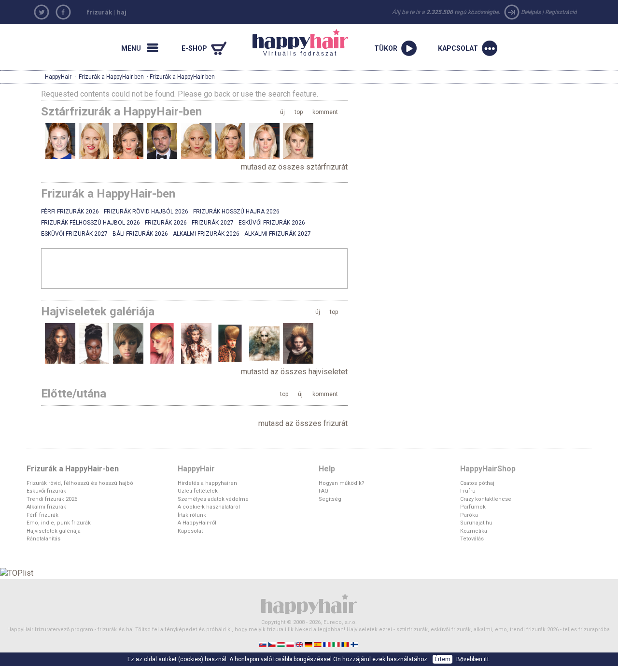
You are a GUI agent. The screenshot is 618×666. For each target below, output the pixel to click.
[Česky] (272, 644)
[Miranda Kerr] (128, 140)
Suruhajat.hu (476, 523)
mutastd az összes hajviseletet (294, 371)
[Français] (327, 644)
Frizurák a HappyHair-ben (111, 76)
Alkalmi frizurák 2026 (206, 233)
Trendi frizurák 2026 (52, 499)
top (299, 112)
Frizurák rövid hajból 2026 (146, 211)
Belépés (531, 12)
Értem (442, 659)
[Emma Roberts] (298, 140)
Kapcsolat (190, 531)
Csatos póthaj (477, 483)
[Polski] (290, 644)
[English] (300, 644)
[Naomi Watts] (94, 140)
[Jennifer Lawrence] (264, 140)
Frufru (468, 491)
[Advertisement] (195, 268)
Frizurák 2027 (213, 222)
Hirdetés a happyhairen (207, 483)
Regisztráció (561, 12)
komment (325, 112)
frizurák (99, 12)
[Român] (346, 644)
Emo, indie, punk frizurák (59, 523)
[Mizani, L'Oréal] (128, 343)
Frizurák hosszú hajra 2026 (236, 211)
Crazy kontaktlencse (485, 499)
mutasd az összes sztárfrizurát (294, 166)
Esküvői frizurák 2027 (74, 233)
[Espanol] (318, 644)
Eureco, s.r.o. (340, 622)
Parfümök (473, 507)
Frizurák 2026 (166, 222)
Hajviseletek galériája (54, 531)
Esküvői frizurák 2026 (272, 222)
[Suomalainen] (355, 644)
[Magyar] (281, 644)
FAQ (323, 491)
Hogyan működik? (342, 483)
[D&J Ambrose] (162, 343)
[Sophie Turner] (60, 140)
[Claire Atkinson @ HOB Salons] (230, 343)
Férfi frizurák (42, 515)
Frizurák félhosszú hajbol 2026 (90, 222)
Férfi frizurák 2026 (70, 211)
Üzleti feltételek (198, 491)
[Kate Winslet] (230, 140)
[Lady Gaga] (196, 140)
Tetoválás (472, 539)
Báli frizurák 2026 (140, 233)
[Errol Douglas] (298, 343)
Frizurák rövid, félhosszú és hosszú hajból (81, 483)
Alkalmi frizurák (46, 507)
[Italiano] (336, 644)
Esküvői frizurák (46, 491)
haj (121, 12)
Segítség (330, 499)
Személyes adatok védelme (213, 499)
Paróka (469, 515)
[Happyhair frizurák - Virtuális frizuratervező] (309, 603)
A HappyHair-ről (197, 523)
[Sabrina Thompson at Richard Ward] (60, 343)
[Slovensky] (263, 644)
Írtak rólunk (192, 515)
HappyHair (58, 76)
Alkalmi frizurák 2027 (277, 233)
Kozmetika (473, 531)
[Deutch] (309, 644)
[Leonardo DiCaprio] (162, 140)
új (282, 112)
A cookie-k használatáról (209, 507)
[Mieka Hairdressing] (196, 343)
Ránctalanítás (43, 539)
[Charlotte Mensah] (94, 343)
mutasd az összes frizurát (303, 423)
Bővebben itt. (473, 659)
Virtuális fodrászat (295, 43)
